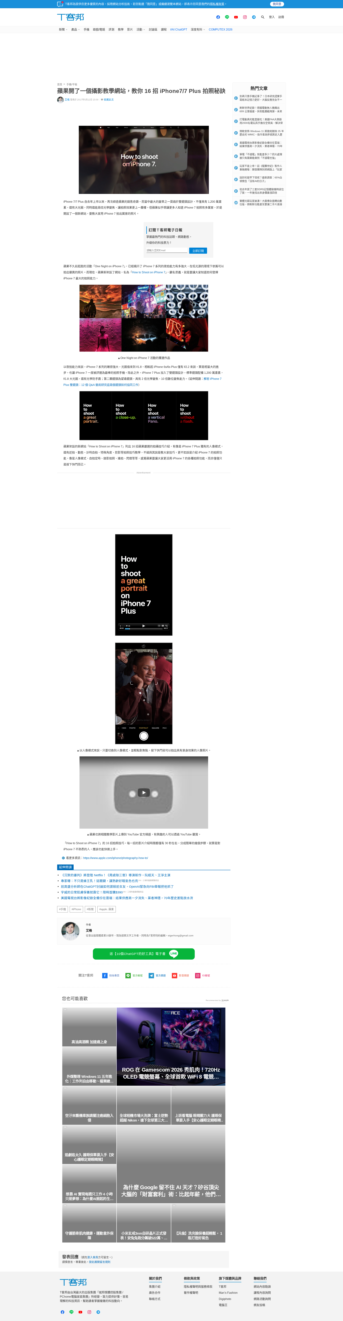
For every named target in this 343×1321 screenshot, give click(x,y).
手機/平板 (71, 84)
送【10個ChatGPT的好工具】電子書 (138, 954)
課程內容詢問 (262, 1292)
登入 (272, 17)
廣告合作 (154, 1292)
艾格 (67, 99)
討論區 (153, 29)
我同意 (277, 4)
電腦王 (223, 1305)
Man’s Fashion (228, 1292)
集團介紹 (154, 1286)
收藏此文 (109, 99)
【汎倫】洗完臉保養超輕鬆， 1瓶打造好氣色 (198, 1235)
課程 (164, 29)
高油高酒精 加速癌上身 (89, 1042)
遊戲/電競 (99, 29)
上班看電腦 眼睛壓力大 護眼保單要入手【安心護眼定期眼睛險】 (198, 1118)
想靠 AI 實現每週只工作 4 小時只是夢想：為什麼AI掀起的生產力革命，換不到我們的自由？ (89, 1196)
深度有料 (196, 29)
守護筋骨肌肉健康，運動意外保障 (89, 1235)
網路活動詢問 (262, 1298)
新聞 (62, 29)
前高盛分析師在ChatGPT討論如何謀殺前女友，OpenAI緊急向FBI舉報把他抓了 (117, 886)
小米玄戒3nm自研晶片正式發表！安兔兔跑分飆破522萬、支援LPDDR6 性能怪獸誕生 (143, 1235)
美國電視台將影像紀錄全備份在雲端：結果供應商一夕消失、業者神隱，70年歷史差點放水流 (127, 898)
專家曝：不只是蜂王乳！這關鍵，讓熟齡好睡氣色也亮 (99, 881)
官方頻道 (161, 975)
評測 (111, 29)
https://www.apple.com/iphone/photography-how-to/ (115, 857)
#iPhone (76, 909)
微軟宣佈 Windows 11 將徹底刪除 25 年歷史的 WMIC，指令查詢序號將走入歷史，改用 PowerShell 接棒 (262, 135)
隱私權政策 (217, 4)
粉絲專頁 (114, 975)
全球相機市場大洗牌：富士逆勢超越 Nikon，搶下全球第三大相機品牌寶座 (144, 1118)
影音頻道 (184, 975)
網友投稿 (259, 1305)
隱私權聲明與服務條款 (198, 1286)
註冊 (281, 17)
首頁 (59, 84)
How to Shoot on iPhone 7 (148, 272)
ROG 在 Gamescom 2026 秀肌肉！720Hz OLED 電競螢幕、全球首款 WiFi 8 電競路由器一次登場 (171, 1073)
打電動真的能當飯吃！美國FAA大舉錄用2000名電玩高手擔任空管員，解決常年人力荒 (261, 123)
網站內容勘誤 (262, 1286)
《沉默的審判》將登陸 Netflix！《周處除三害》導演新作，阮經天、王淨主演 (115, 875)
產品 (74, 29)
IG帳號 (206, 975)
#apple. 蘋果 (106, 909)
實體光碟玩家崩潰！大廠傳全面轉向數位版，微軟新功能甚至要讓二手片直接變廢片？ (261, 204)
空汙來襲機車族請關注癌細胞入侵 (89, 1118)
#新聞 (90, 909)
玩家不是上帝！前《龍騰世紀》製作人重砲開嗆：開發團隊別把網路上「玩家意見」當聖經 (261, 169)
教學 (121, 29)
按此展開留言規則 (99, 1261)
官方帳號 (138, 975)
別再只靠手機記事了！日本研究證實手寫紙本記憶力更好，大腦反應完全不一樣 (261, 100)
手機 (86, 29)
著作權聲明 (191, 1292)
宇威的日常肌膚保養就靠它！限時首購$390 (92, 892)
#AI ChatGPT (178, 29)
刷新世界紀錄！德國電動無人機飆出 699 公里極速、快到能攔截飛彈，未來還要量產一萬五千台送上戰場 (261, 111)
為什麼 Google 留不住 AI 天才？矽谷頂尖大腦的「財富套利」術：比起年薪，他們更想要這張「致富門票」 (171, 1191)
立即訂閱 (198, 250)
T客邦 (222, 1286)
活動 (139, 29)
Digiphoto (225, 1298)
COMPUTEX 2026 (220, 29)
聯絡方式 (154, 1298)
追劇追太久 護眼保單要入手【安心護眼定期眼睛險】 (89, 1157)
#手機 (62, 909)
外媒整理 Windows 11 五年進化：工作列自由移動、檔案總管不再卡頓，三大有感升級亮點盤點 (89, 1079)
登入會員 (92, 1257)
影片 (130, 29)
